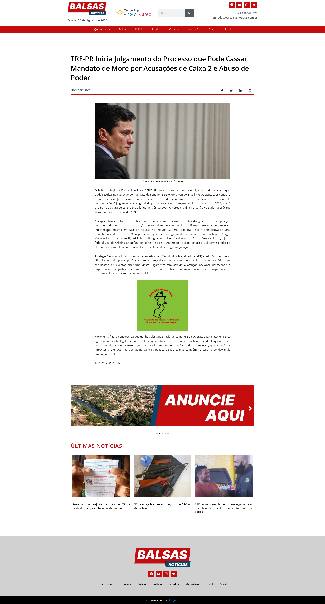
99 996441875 (248, 13)
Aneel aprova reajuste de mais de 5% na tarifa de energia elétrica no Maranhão (101, 506)
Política (156, 29)
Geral (227, 29)
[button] (157, 433)
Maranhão (194, 29)
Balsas (122, 29)
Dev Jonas (174, 600)
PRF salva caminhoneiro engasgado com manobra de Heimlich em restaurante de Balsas (224, 508)
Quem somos (102, 29)
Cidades (174, 29)
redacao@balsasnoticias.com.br (236, 17)
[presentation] (75, 408)
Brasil (212, 29)
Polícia (139, 29)
